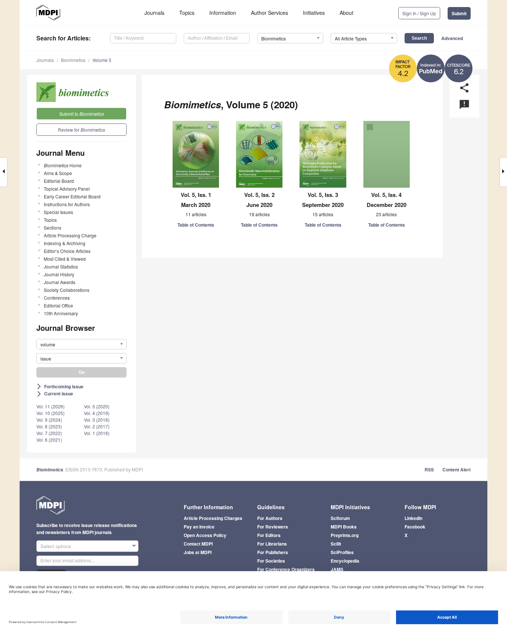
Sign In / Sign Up (419, 13)
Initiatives (314, 12)
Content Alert (456, 469)
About (346, 12)
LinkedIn (413, 518)
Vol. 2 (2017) (96, 426)
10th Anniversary (61, 313)
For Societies (271, 560)
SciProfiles (342, 552)
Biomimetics (73, 60)
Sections (52, 227)
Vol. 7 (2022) (49, 433)
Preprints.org (345, 535)
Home (63, 165)
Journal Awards (59, 282)
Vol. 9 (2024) (49, 419)
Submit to (81, 114)
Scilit (336, 543)
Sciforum (340, 518)
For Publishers (272, 552)
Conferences (57, 297)
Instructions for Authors (67, 204)
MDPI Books (344, 526)
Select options (55, 546)
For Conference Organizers (286, 569)
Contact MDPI (198, 543)
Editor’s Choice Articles (67, 251)
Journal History (59, 274)
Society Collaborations (66, 290)
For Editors (269, 535)
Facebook (415, 526)
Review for (81, 129)
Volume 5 (101, 60)
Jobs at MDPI (198, 552)
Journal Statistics (61, 266)
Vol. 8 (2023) (49, 426)
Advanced (452, 38)
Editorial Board (59, 181)
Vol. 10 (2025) (50, 413)
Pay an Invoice (199, 526)
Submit (459, 13)
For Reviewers (272, 526)
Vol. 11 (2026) (50, 406)
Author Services (269, 12)
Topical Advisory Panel (67, 188)
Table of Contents (195, 224)
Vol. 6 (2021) (49, 440)
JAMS (337, 569)
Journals (154, 12)
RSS (429, 469)
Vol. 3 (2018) (96, 419)
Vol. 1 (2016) (96, 433)
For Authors (269, 518)
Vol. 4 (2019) (96, 413)
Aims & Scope (58, 173)
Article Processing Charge (70, 235)
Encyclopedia (345, 560)
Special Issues (58, 212)
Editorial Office (58, 305)
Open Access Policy (205, 535)
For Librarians (272, 543)
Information (222, 12)
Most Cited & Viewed (65, 259)
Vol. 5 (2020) (96, 406)
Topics (186, 12)
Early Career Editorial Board (72, 196)
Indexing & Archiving (64, 243)
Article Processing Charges (213, 518)
